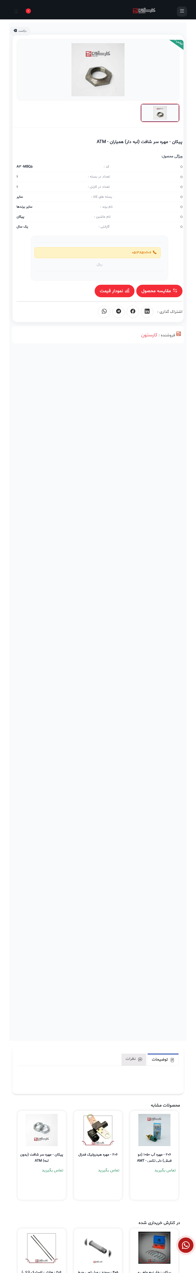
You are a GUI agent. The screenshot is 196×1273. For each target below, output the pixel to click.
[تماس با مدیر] (185, 1245)
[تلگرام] (118, 312)
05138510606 (140, 252)
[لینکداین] (147, 312)
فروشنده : (166, 335)
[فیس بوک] (133, 312)
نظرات (131, 1059)
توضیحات (160, 1059)
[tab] (163, 1060)
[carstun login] (15, 11)
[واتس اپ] (104, 312)
